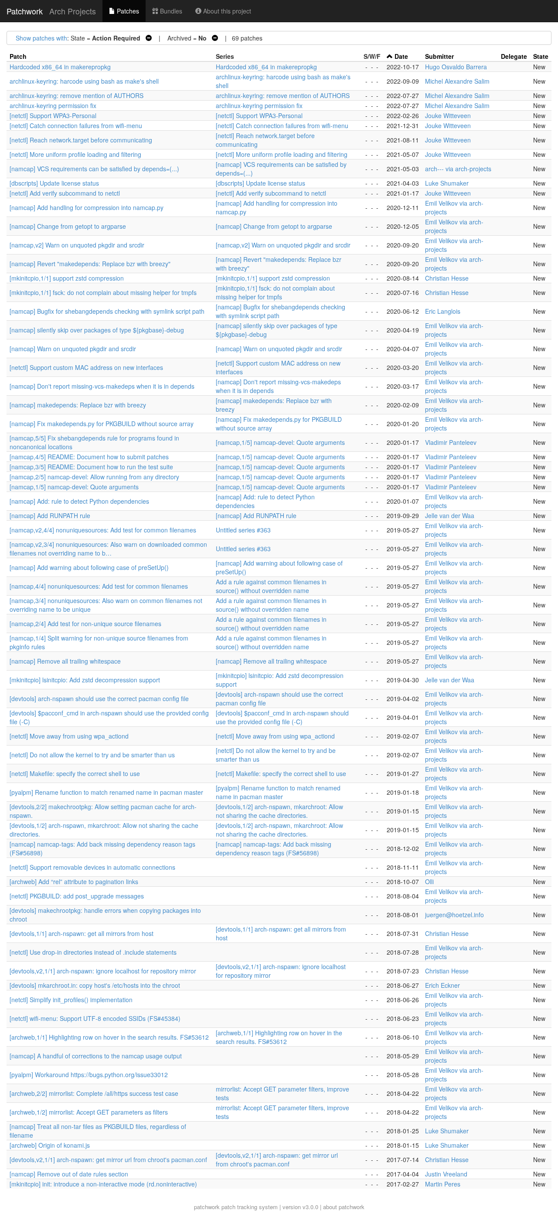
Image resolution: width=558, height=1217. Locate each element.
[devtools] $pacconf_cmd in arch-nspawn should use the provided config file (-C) (282, 717)
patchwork (207, 1207)
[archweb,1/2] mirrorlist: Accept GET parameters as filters (89, 1112)
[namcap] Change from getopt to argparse (68, 226)
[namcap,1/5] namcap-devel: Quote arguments (280, 442)
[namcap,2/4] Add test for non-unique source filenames (85, 623)
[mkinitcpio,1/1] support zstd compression (67, 278)
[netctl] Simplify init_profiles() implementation (71, 999)
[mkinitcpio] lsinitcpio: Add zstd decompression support (85, 679)
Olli (429, 881)
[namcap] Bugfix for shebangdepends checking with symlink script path (107, 311)
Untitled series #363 (243, 529)
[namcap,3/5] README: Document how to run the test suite (91, 466)
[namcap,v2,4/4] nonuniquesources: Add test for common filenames (103, 529)
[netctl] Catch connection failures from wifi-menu (76, 125)
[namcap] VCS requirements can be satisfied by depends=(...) (94, 168)
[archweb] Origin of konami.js (50, 1145)
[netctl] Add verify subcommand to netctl (65, 193)
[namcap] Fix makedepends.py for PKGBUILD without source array (102, 423)
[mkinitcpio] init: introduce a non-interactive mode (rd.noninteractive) (103, 1184)
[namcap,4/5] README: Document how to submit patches (89, 456)
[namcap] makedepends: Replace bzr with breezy (78, 404)
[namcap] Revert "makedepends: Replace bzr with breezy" (90, 263)
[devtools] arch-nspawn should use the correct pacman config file (99, 698)
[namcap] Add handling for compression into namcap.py (86, 207)
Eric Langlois (442, 311)
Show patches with (41, 38)
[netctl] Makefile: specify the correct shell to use (75, 773)
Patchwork (25, 11)
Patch (18, 56)
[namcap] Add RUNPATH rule (50, 515)
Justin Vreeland (446, 1174)
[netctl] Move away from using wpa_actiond (69, 736)
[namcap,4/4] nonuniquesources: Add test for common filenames (99, 586)
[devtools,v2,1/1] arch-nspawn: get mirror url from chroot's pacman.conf (108, 1159)
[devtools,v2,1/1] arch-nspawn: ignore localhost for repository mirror (103, 970)
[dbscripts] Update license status (54, 183)
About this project (226, 11)
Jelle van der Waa (449, 515)
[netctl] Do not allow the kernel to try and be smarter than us (92, 754)
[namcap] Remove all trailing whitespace (65, 661)
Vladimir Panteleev (450, 442)
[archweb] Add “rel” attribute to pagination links (74, 881)
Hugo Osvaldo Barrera (456, 66)
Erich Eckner (442, 985)
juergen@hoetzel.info (454, 914)
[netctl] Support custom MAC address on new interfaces (86, 367)
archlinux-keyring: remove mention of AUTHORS (76, 95)
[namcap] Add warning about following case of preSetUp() (89, 567)
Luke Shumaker (447, 183)
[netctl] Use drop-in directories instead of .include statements (93, 952)
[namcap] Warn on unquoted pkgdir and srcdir (73, 348)
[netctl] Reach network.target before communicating (81, 140)
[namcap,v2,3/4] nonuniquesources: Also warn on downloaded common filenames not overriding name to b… (108, 548)
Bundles (170, 11)
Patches (127, 11)
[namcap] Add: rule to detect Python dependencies (79, 501)
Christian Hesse (447, 278)
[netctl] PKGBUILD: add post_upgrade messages (77, 896)
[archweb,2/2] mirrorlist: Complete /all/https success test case (94, 1093)
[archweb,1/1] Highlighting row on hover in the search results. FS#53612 (109, 1037)
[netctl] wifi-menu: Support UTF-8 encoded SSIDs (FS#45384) (95, 1018)
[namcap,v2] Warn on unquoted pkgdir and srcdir (77, 245)
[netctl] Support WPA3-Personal (53, 115)
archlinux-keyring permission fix (53, 105)
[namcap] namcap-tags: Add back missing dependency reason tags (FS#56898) (273, 848)
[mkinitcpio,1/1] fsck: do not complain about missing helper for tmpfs (103, 292)
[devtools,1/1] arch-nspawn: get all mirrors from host (81, 933)
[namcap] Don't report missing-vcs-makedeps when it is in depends (102, 386)
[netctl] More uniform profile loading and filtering (75, 154)
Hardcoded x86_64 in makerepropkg (60, 66)
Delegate (514, 56)
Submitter (439, 56)
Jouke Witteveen (448, 115)
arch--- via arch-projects (458, 168)
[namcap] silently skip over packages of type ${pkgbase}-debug (97, 329)
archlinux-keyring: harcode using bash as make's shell (84, 81)
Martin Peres (442, 1184)
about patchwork (343, 1207)
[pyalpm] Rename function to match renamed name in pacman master (106, 792)
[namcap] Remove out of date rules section (69, 1174)
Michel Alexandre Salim (457, 81)
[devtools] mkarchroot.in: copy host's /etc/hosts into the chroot (95, 985)
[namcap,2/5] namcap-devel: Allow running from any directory (94, 476)
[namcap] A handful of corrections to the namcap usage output (96, 1055)
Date (401, 56)
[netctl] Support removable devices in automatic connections (92, 867)
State (540, 56)
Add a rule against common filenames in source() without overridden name (271, 586)
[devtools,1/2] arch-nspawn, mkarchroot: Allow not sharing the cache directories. (279, 811)
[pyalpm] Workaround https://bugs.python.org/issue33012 (89, 1074)
